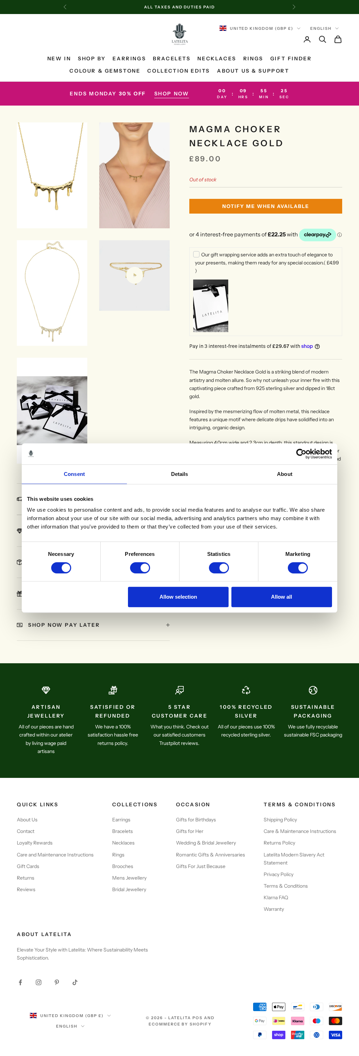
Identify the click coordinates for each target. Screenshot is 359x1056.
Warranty (274, 909)
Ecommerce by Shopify (180, 1024)
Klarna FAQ (276, 897)
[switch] (140, 567)
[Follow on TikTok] (75, 982)
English (321, 28)
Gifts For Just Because (200, 866)
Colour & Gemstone (104, 71)
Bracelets (171, 58)
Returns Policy (279, 843)
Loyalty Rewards (35, 843)
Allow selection (178, 597)
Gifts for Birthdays (196, 819)
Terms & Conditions (286, 886)
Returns (25, 878)
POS (197, 1017)
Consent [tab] (74, 474)
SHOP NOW (171, 93)
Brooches (122, 866)
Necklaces (216, 58)
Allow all (281, 597)
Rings (253, 58)
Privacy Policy (278, 874)
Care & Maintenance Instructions (300, 831)
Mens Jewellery (129, 878)
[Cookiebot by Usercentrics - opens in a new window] (301, 454)
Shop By (92, 58)
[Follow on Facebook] (20, 982)
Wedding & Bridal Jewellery (206, 843)
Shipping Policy (280, 819)
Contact (25, 831)
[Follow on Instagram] (38, 982)
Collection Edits (178, 71)
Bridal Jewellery (129, 889)
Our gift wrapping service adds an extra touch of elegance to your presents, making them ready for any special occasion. (267, 262)
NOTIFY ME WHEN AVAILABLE (265, 206)
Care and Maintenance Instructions (55, 855)
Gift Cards (28, 866)
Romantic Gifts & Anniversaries (210, 855)
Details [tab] (179, 474)
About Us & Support (253, 71)
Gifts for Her (189, 831)
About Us (27, 819)
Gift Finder (291, 58)
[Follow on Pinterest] (56, 982)
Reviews (26, 889)
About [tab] (284, 474)
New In (59, 58)
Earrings (129, 58)
